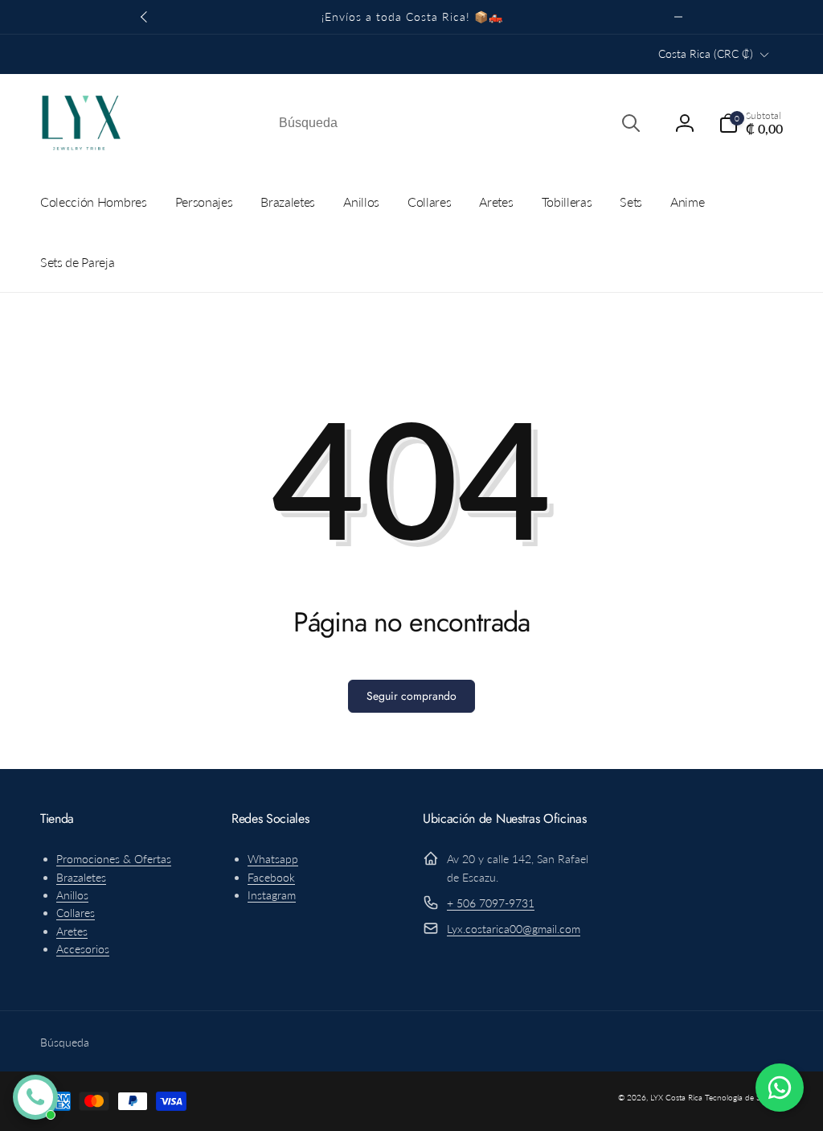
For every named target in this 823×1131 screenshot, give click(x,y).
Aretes (72, 931)
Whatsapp (273, 859)
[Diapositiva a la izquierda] (145, 17)
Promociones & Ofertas (113, 859)
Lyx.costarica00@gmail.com (513, 929)
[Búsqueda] (631, 123)
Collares (75, 912)
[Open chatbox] (35, 1097)
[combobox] (458, 123)
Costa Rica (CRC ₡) (705, 53)
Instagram (272, 895)
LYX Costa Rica (676, 1097)
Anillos (72, 895)
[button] (751, 123)
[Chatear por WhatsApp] (779, 1087)
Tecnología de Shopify (744, 1097)
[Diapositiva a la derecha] (678, 17)
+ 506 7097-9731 (490, 903)
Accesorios (82, 949)
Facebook (271, 877)
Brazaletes (81, 877)
